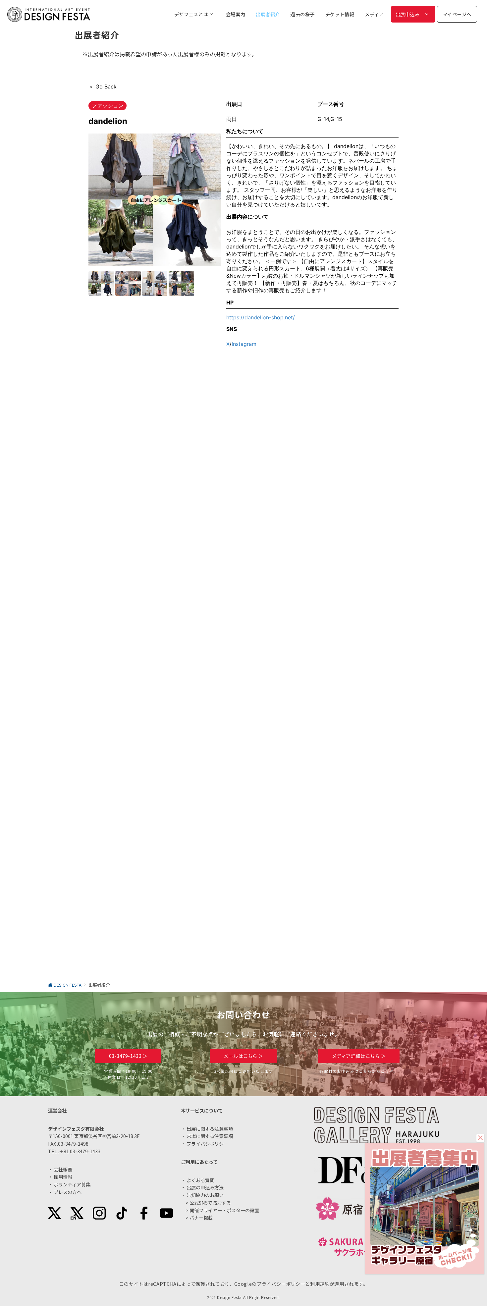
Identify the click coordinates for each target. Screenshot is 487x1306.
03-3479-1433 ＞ (128, 1056)
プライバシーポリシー (281, 1283)
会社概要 (63, 1169)
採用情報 (63, 1176)
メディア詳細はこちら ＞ (359, 1056)
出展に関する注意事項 (210, 1128)
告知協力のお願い (205, 1195)
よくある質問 (200, 1180)
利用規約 (320, 1283)
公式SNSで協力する (210, 1202)
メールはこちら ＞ (243, 1056)
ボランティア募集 (72, 1184)
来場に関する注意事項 (210, 1136)
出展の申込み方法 (205, 1187)
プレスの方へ (67, 1192)
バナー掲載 (201, 1217)
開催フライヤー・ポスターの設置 (224, 1210)
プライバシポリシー (207, 1143)
